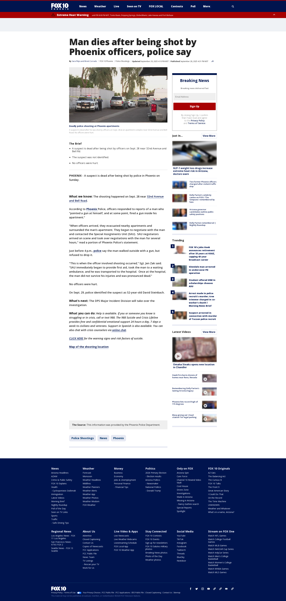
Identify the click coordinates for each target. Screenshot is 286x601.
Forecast (87, 472)
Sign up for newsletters (156, 542)
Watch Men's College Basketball (218, 557)
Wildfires (87, 483)
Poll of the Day (58, 508)
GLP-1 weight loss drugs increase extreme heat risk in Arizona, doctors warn (193, 171)
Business (118, 472)
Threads (181, 553)
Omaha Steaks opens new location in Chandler (193, 366)
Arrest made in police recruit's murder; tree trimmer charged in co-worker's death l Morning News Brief (202, 299)
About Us (89, 531)
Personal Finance (122, 483)
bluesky (220, 588)
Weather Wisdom (91, 501)
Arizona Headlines (60, 472)
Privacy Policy (198, 120)
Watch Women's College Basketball (220, 564)
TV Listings (88, 560)
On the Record (215, 497)
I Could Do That (215, 494)
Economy (118, 476)
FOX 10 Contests (153, 535)
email (226, 588)
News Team (88, 557)
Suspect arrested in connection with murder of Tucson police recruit (203, 315)
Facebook (181, 546)
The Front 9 (213, 487)
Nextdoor (181, 560)
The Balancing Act (217, 476)
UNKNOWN (213, 505)
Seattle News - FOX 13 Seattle (62, 549)
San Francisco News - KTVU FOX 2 (61, 543)
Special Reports (184, 507)
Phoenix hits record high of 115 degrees (185, 402)
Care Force (182, 476)
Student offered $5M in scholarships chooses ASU (202, 283)
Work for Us (88, 567)
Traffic (54, 519)
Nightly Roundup (59, 505)
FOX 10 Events (152, 539)
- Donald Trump (153, 490)
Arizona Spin (183, 472)
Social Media (185, 531)
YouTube (181, 535)
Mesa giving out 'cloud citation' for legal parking (184, 416)
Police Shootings (122, 61)
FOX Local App (121, 546)
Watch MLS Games (217, 572)
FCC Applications (91, 550)
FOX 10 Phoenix (106, 61)
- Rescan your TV (91, 564)
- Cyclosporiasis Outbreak (63, 490)
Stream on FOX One (221, 531)
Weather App (89, 494)
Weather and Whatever (219, 508)
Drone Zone (183, 489)
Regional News (61, 531)
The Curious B (215, 479)
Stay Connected (156, 531)
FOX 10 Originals (219, 468)
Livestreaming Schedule (125, 542)
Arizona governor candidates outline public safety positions (201, 212)
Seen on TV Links (59, 512)
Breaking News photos (156, 552)
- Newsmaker (151, 483)
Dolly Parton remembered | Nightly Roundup (202, 224)
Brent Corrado (91, 61)
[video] (194, 349)
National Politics (153, 487)
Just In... (177, 135)
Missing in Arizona (185, 500)
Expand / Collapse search (233, 6)
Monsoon (87, 476)
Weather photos (153, 559)
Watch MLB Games (217, 545)
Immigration (57, 494)
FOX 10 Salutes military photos (156, 547)
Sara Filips (76, 61)
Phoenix (118, 438)
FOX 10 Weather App (124, 550)
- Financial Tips (121, 487)
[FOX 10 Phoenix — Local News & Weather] (61, 6)
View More (209, 135)
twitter (196, 588)
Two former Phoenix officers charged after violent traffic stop (202, 184)
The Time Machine (217, 501)
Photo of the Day (153, 556)
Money (118, 468)
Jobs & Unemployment (125, 479)
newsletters (232, 588)
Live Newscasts (121, 535)
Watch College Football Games (219, 540)
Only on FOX (185, 468)
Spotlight (181, 511)
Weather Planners (91, 487)
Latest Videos (181, 332)
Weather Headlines (92, 479)
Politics (150, 468)
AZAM (54, 476)
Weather (88, 468)
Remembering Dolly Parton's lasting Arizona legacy (185, 389)
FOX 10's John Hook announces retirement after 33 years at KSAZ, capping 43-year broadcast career (202, 253)
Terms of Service (196, 123)
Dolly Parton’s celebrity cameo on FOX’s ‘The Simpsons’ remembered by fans (202, 198)
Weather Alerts (90, 490)
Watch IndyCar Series (218, 552)
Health (54, 487)
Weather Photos (90, 497)
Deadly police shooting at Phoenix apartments (94, 126)
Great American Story (218, 490)
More (206, 6)
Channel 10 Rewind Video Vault (189, 481)
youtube (208, 588)
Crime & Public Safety (61, 479)
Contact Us (88, 542)
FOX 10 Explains (59, 483)
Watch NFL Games (217, 535)
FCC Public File (90, 553)
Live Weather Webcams (125, 539)
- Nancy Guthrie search (188, 504)
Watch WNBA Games (218, 568)
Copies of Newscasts (93, 546)
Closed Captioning (91, 539)
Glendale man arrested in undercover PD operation (202, 269)
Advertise (87, 535)
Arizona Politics (152, 479)
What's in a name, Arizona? (221, 512)
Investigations (183, 493)
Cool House (182, 486)
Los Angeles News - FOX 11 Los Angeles (63, 537)
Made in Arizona (184, 496)
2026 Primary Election (155, 472)
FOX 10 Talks (214, 483)
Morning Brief (57, 501)
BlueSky (180, 557)
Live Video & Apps (126, 531)
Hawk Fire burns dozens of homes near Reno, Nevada (184, 376)
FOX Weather (89, 505)
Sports (54, 515)
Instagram (182, 542)
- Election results (153, 476)
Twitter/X (181, 550)
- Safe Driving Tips (60, 522)
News (103, 438)
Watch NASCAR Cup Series (221, 549)
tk (214, 588)
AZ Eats (212, 472)
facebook (190, 588)
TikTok (180, 539)
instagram (202, 588)
